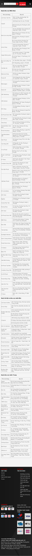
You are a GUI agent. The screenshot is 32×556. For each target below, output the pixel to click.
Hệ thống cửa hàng (25, 474)
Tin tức (3, 479)
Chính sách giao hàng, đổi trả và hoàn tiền (25, 491)
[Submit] (17, 4)
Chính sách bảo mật (25, 476)
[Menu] (2, 4)
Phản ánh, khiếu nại (25, 478)
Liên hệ (3, 475)
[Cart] (30, 3)
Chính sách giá (23, 480)
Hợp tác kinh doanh (6, 477)
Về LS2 (3, 473)
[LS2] (23, 4)
